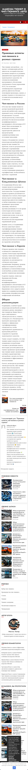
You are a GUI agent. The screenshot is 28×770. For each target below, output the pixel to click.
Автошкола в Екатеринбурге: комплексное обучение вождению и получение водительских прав (20, 538)
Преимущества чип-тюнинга (10, 592)
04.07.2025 (16, 488)
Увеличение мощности (8, 605)
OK (14, 767)
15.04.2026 (16, 577)
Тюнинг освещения (7, 602)
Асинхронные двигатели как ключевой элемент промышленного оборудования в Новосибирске (18, 562)
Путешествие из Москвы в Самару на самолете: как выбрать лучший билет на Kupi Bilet (19, 572)
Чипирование (11, 27)
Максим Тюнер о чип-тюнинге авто (14, 10)
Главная (4, 27)
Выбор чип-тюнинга (7, 589)
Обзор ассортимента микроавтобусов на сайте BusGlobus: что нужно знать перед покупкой (19, 514)
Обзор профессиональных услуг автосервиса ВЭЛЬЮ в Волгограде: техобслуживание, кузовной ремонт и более (19, 527)
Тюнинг (3, 599)
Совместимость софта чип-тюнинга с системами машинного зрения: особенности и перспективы (19, 495)
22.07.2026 (16, 519)
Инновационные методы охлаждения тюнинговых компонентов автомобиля (19, 483)
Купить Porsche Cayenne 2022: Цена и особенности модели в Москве (11, 654)
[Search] (25, 22)
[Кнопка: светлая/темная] (21, 22)
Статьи (3, 595)
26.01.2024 (7, 63)
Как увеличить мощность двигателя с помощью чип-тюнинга (11, 669)
